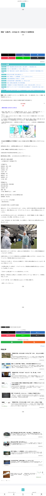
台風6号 (19, 327)
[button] (38, 58)
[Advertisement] (23, 18)
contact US (34, 492)
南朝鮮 (16, 327)
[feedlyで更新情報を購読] (12, 342)
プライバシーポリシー (12, 492)
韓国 (12, 327)
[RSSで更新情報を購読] (34, 342)
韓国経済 (8, 327)
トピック (3, 327)
